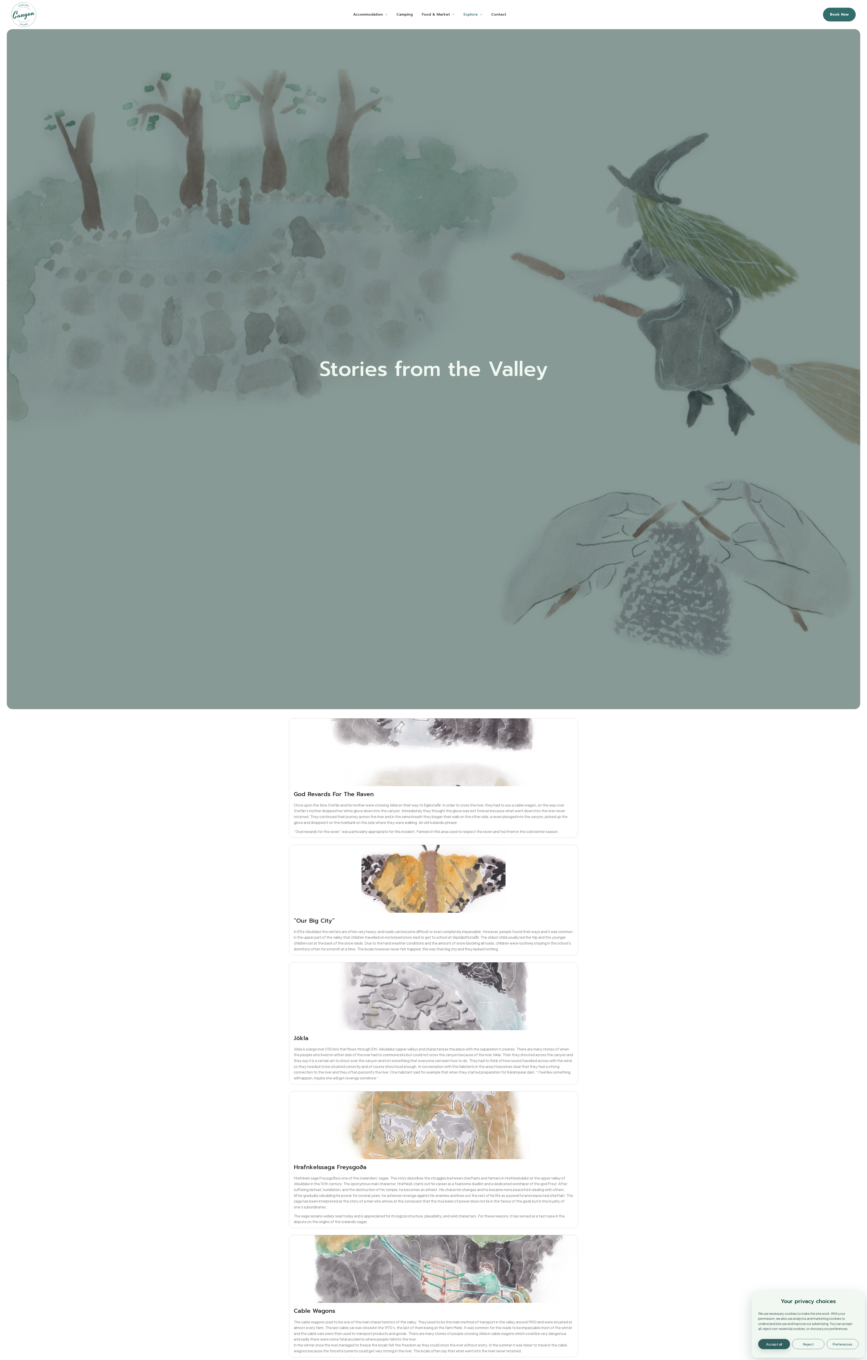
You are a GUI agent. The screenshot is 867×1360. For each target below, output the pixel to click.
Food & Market (436, 14)
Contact (498, 14)
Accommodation (368, 14)
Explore (471, 14)
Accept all (774, 1344)
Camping (404, 14)
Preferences (842, 1344)
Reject (808, 1344)
